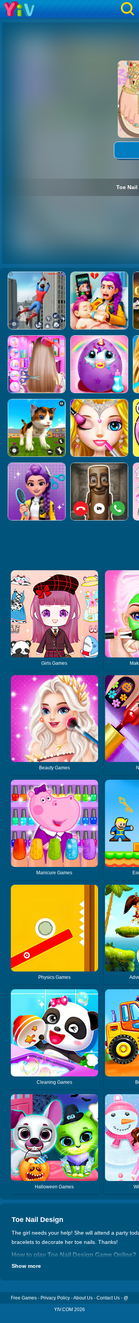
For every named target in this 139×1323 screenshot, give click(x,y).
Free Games (24, 1298)
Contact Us (108, 1298)
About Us (83, 1298)
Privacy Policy (55, 1298)
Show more (26, 1266)
